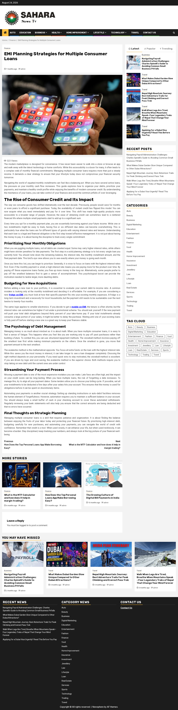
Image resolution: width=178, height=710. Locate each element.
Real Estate (132, 288)
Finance (7, 48)
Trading (130, 306)
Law (128, 274)
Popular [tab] (151, 48)
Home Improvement (76, 33)
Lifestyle (98, 33)
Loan (129, 283)
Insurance (131, 260)
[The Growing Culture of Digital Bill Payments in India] (103, 474)
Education (25, 33)
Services (130, 292)
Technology (117, 33)
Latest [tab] (135, 48)
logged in (24, 525)
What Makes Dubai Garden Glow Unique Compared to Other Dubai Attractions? (157, 81)
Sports (130, 297)
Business (40, 33)
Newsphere (98, 707)
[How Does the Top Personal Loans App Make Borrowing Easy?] (62, 474)
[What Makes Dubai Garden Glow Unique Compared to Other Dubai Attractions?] (133, 80)
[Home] (5, 33)
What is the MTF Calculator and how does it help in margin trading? (94, 444)
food (129, 247)
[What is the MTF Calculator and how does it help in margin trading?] (21, 474)
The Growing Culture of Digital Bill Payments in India (102, 496)
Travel (135, 33)
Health (56, 33)
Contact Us (149, 33)
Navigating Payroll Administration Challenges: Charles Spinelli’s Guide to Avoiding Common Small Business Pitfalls (155, 63)
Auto (12, 33)
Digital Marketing (134, 224)
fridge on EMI (16, 294)
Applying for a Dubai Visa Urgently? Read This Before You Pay (156, 132)
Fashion (130, 238)
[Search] (174, 32)
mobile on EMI (78, 307)
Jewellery (131, 269)
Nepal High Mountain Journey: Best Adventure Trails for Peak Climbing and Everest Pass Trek (157, 97)
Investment (132, 265)
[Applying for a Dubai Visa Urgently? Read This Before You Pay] (133, 131)
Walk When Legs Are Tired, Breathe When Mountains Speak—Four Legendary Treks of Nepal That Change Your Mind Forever (157, 115)
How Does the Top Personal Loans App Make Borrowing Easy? (32, 444)
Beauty (130, 215)
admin (23, 69)
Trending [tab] (167, 48)
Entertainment (133, 233)
